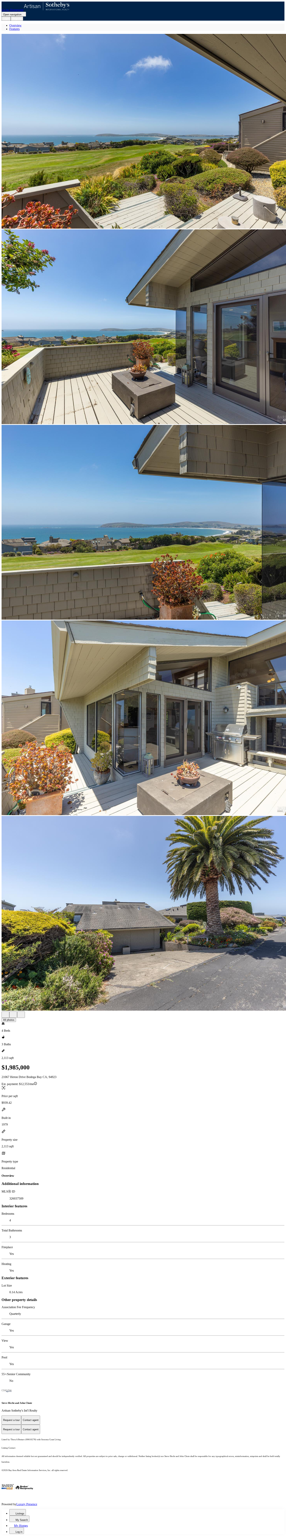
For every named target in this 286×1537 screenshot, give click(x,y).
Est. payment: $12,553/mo (18, 1084)
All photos (8, 1019)
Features (14, 29)
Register (17, 18)
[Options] (5, 1014)
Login (6, 18)
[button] (143, 131)
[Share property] (21, 1014)
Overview (15, 25)
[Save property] (13, 1014)
